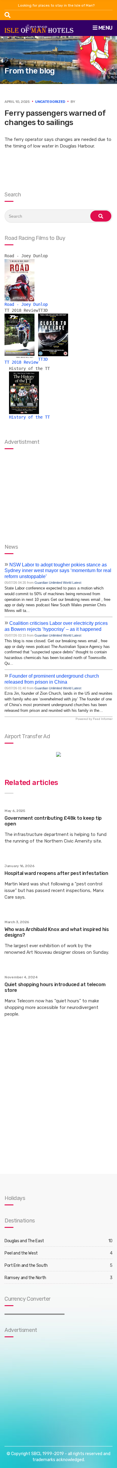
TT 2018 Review (21, 362)
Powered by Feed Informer (94, 719)
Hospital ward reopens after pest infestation (56, 873)
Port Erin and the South (26, 1265)
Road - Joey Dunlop (26, 304)
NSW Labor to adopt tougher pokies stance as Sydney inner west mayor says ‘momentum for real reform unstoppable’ (57, 570)
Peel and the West (21, 1253)
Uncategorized (50, 102)
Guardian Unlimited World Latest (57, 582)
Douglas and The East (24, 1240)
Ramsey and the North (25, 1277)
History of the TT (29, 417)
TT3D (43, 359)
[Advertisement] (42, 1385)
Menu (104, 28)
